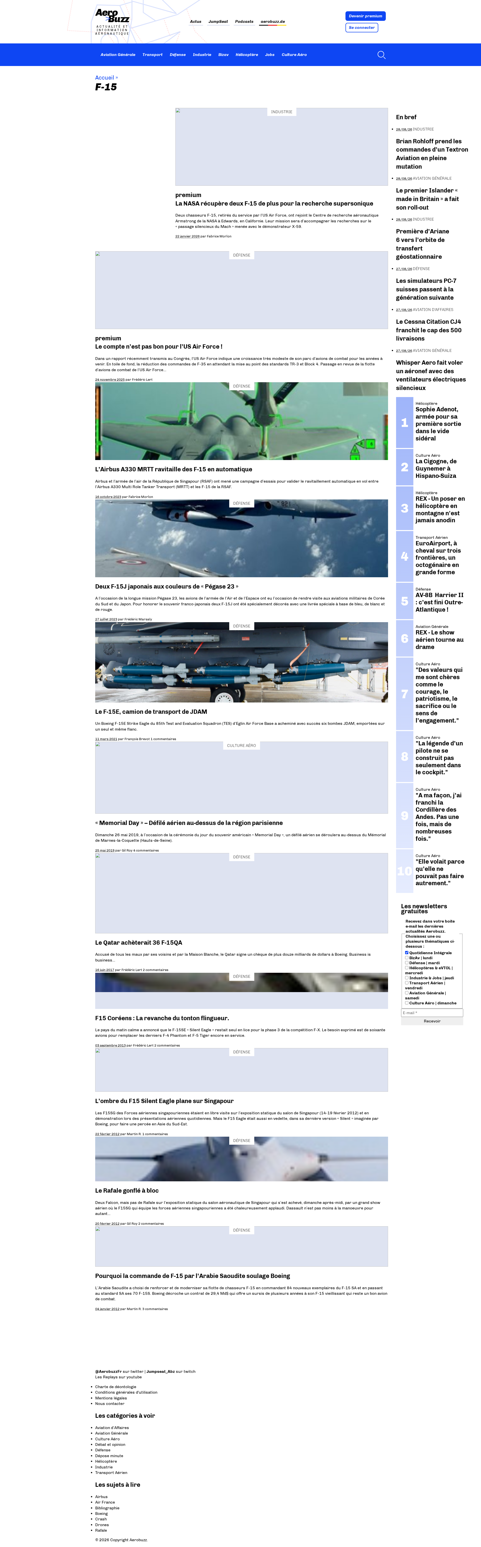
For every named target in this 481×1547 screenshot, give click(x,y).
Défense (178, 54)
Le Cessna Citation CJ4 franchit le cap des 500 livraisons (429, 330)
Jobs (270, 54)
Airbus (101, 1496)
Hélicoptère (247, 54)
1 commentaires (163, 739)
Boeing (101, 1513)
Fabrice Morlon (219, 236)
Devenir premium (365, 16)
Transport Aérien (111, 1472)
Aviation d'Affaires (433, 309)
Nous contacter (110, 1403)
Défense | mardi (424, 962)
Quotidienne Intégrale (430, 952)
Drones (102, 1524)
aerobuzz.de (273, 21)
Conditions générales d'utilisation (126, 1392)
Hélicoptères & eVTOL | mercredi (429, 970)
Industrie (202, 54)
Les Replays (106, 1377)
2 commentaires (155, 970)
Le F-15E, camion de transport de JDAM (151, 711)
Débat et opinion (110, 1444)
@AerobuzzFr (108, 1371)
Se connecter (362, 27)
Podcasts (244, 21)
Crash (101, 1519)
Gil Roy (127, 850)
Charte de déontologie (115, 1386)
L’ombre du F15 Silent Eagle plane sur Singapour (164, 1101)
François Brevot (137, 739)
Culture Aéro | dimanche (432, 1003)
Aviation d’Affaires (112, 1427)
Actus (195, 21)
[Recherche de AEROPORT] (380, 54)
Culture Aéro (294, 54)
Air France (105, 1502)
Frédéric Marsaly (138, 619)
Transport (153, 54)
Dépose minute (109, 1455)
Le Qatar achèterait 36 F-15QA (138, 942)
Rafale (101, 1530)
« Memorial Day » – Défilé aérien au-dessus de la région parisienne (189, 822)
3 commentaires (155, 1309)
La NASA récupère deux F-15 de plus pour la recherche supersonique (274, 203)
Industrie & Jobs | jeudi (431, 978)
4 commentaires (146, 850)
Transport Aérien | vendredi (425, 985)
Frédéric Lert (142, 379)
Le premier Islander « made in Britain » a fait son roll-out (427, 199)
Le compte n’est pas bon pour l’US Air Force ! (158, 346)
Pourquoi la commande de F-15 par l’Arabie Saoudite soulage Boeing (192, 1275)
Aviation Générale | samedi (425, 995)
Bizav (223, 54)
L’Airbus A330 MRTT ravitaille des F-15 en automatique (173, 469)
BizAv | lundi (420, 957)
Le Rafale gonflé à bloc (127, 1190)
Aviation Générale (118, 54)
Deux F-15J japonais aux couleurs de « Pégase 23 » (166, 586)
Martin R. (134, 1134)
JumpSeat (218, 21)
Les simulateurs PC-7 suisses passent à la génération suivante (426, 289)
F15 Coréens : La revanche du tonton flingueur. (162, 1018)
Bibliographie (107, 1508)
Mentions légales (111, 1398)
